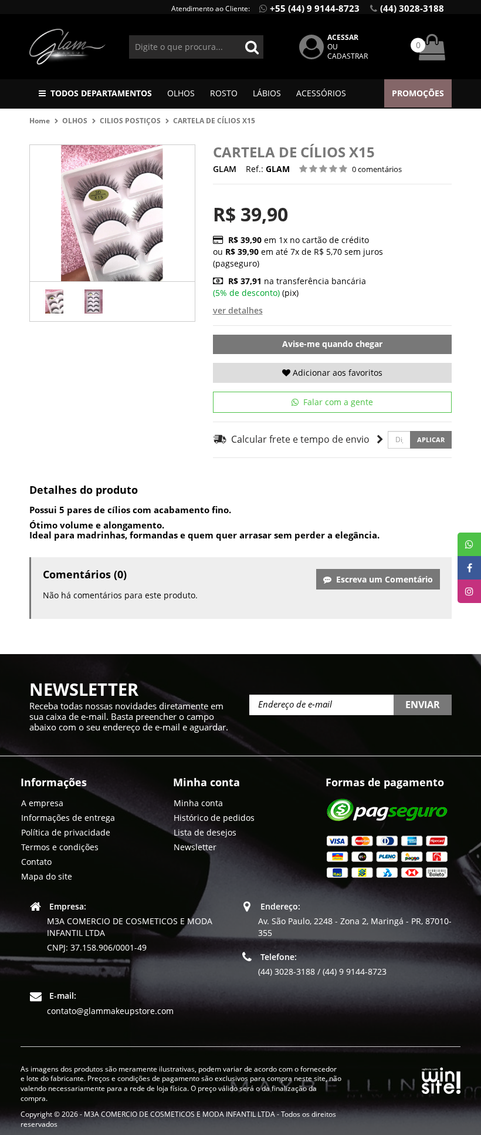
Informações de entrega (68, 817)
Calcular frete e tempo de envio (298, 439)
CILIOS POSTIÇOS (130, 121)
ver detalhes (238, 310)
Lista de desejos (205, 832)
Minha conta (198, 803)
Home (39, 121)
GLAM (224, 168)
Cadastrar (347, 56)
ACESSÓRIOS (321, 93)
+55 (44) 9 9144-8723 (315, 8)
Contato (36, 861)
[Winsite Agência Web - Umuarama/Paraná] (441, 1078)
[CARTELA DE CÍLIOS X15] (54, 301)
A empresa (42, 803)
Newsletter (195, 847)
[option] (54, 301)
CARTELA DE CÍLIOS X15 (214, 121)
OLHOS (181, 93)
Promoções (418, 93)
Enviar (422, 704)
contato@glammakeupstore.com (110, 1010)
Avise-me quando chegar (332, 343)
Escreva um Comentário (382, 579)
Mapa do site (46, 876)
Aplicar (431, 439)
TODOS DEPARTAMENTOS (101, 93)
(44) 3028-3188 (412, 8)
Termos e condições (60, 847)
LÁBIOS (267, 93)
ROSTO (224, 93)
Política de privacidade (65, 832)
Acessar (342, 37)
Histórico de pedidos (214, 817)
